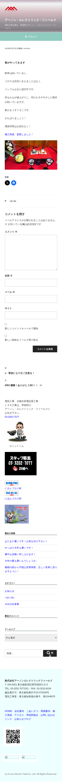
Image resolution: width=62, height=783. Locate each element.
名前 (9, 275)
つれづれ (12, 201)
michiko (27, 48)
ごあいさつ (32, 711)
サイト (8, 308)
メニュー (32, 36)
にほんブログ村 (13, 488)
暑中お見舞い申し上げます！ (20, 554)
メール (10, 292)
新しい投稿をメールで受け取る (21, 339)
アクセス (19, 715)
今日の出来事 (12, 604)
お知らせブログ (22, 719)
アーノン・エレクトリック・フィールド (30, 20)
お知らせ (9, 591)
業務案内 (45, 711)
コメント (11, 231)
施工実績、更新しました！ (19, 134)
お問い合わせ (48, 715)
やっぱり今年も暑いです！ (19, 547)
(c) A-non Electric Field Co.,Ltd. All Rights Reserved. (31, 774)
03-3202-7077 (12, 416)
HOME (8, 711)
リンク (8, 719)
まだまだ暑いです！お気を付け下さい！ (26, 541)
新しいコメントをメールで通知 (21, 328)
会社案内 (19, 711)
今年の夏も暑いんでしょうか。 (21, 560)
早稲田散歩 (32, 715)
